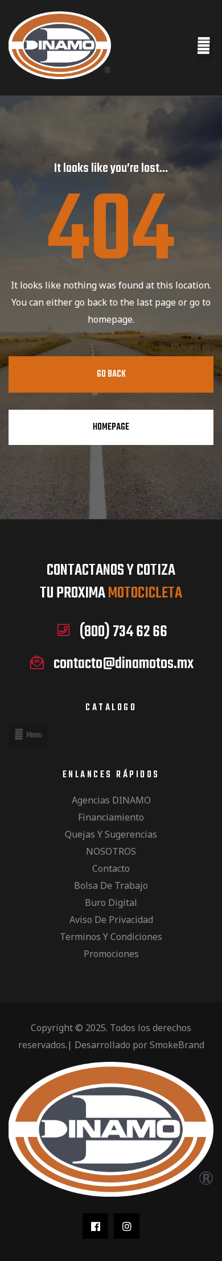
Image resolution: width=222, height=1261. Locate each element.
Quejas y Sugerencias (111, 834)
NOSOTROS (111, 851)
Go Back (111, 374)
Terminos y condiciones (111, 936)
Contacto (111, 868)
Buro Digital (111, 902)
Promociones (111, 953)
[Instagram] (126, 1226)
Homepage (111, 427)
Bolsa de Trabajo (111, 885)
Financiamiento (111, 817)
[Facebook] (95, 1226)
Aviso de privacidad (111, 919)
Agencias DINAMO (111, 800)
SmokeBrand (177, 1045)
